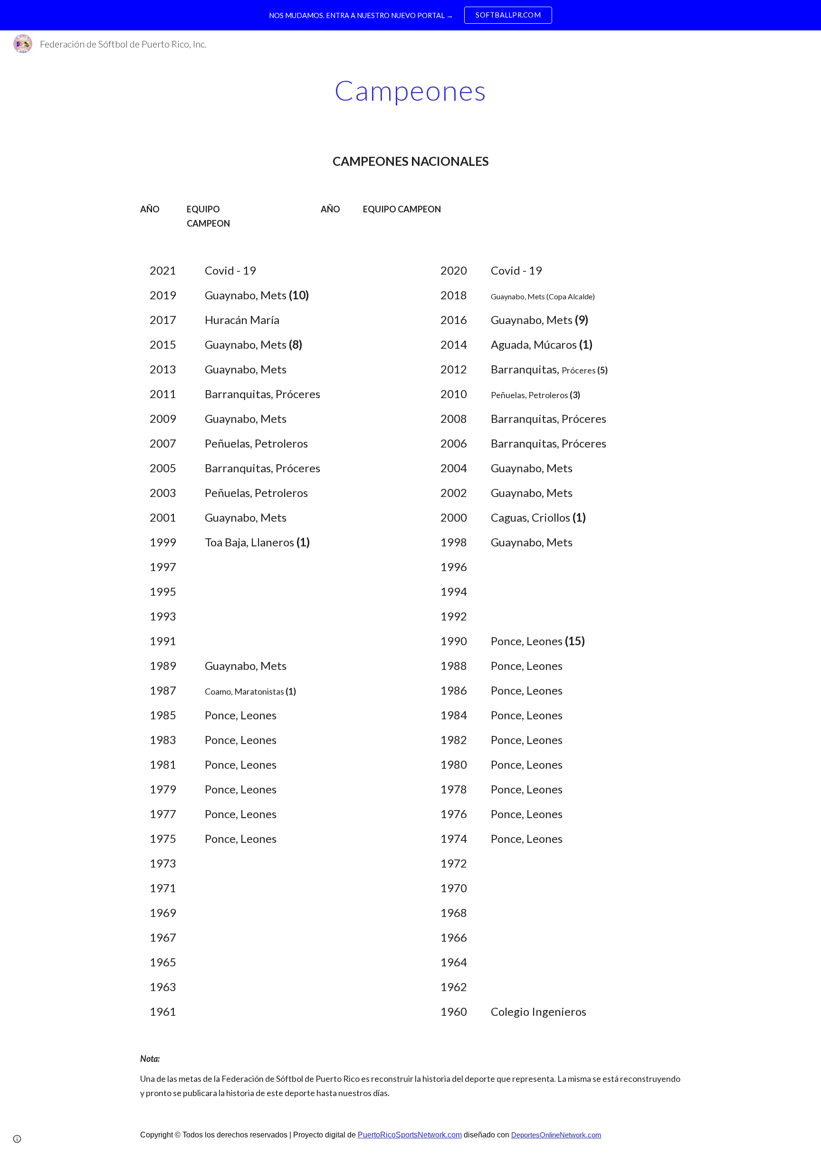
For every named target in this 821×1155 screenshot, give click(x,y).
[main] (410, 89)
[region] (410, 15)
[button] (17, 1138)
